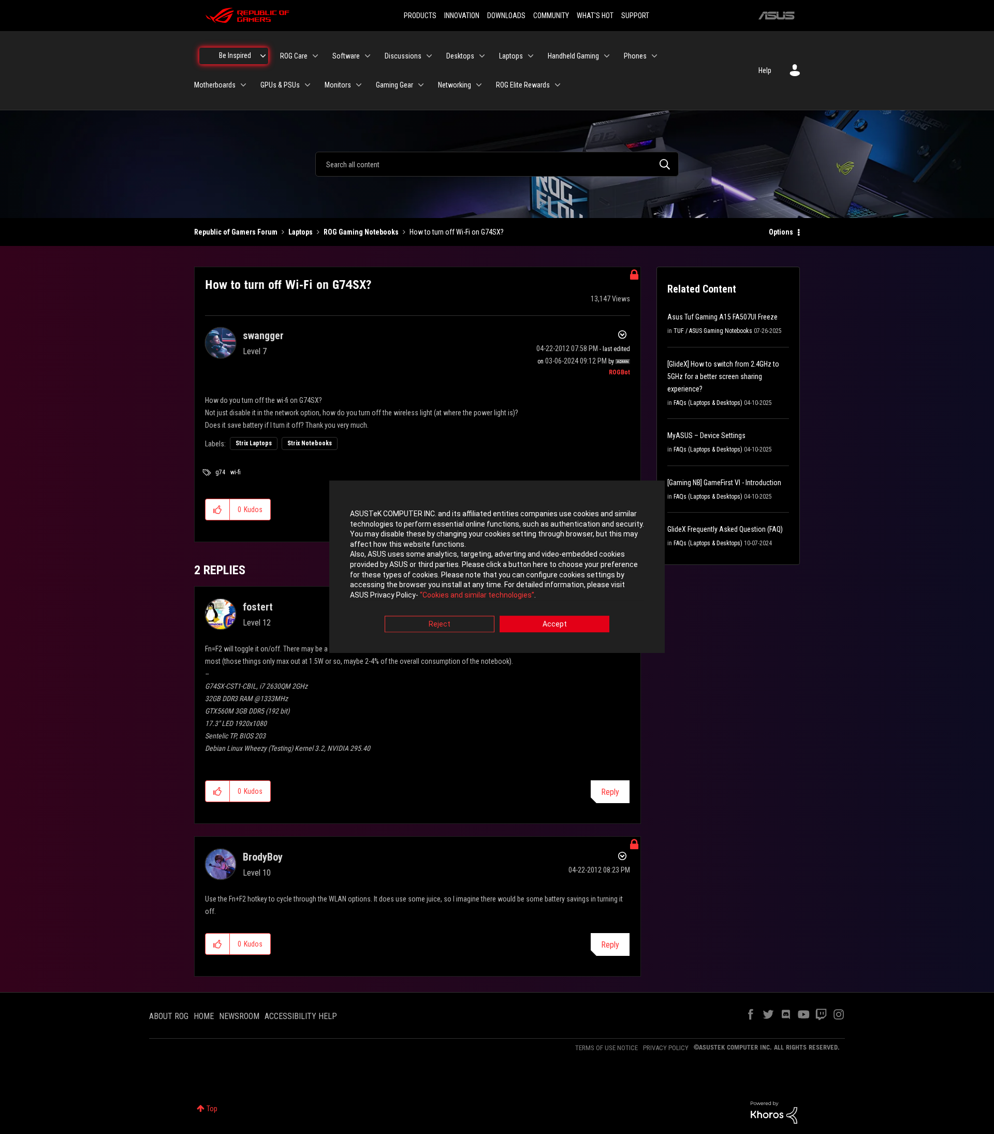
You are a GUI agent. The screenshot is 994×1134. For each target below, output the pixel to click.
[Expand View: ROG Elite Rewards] (557, 85)
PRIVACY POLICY (666, 1048)
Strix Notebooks (309, 443)
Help (764, 70)
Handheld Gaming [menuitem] (573, 56)
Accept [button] (555, 624)
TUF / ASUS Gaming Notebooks (713, 331)
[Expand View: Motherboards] (243, 85)
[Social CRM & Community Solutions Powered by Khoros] (774, 1112)
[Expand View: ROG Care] (315, 56)
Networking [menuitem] (454, 85)
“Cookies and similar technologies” (477, 595)
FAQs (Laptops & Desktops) (708, 402)
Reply (610, 792)
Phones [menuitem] (635, 56)
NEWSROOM (239, 1016)
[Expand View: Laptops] (530, 56)
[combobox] (497, 164)
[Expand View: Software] (367, 56)
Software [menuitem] (346, 56)
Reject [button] (439, 624)
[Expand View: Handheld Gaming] (607, 56)
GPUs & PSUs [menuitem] (280, 85)
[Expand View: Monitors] (359, 85)
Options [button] (781, 232)
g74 (220, 472)
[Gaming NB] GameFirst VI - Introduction (724, 482)
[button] (218, 509)
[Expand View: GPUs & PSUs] (307, 85)
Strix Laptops (254, 443)
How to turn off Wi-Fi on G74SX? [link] (457, 232)
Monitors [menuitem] (338, 85)
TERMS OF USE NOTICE (606, 1048)
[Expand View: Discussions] (429, 56)
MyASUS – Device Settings (706, 435)
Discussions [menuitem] (403, 56)
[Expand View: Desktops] (482, 56)
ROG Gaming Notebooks (361, 232)
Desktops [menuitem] (460, 56)
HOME (204, 1016)
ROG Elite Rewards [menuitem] (523, 85)
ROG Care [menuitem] (294, 56)
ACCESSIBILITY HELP (301, 1016)
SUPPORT (635, 15)
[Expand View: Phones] (654, 56)
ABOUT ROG (168, 1016)
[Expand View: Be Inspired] (263, 56)
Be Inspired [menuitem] (235, 55)
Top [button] (212, 1108)
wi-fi (235, 472)
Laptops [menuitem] (511, 56)
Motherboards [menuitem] (215, 85)
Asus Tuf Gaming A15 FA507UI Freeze (722, 317)
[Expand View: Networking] (479, 85)
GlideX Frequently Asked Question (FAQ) (725, 529)
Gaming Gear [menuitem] (394, 85)
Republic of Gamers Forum (235, 232)
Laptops (300, 232)
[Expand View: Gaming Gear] (421, 85)
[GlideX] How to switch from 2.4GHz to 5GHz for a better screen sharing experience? (723, 376)
